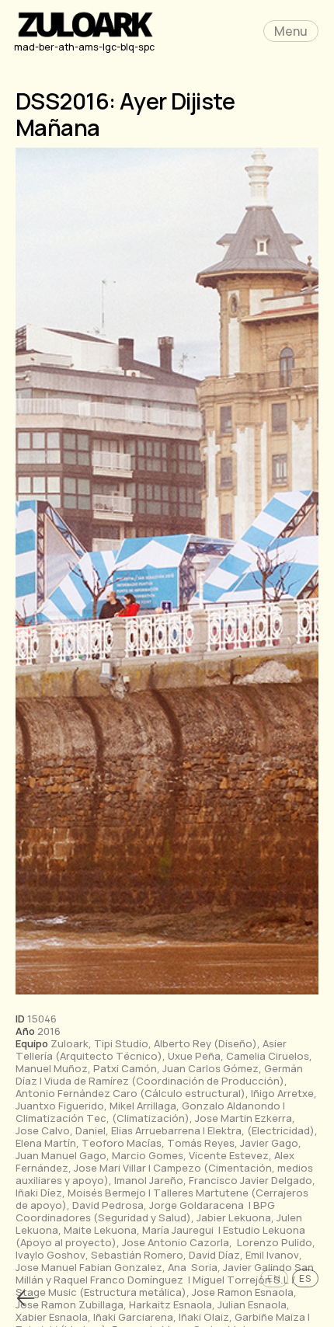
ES (305, 1278)
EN (274, 1278)
